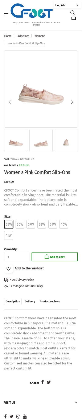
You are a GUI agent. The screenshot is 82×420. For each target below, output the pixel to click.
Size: (7, 216)
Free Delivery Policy (21, 280)
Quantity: (11, 249)
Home (7, 36)
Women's (39, 36)
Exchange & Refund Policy (26, 286)
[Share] (42, 382)
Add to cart (57, 257)
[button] (9, 102)
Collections (23, 36)
